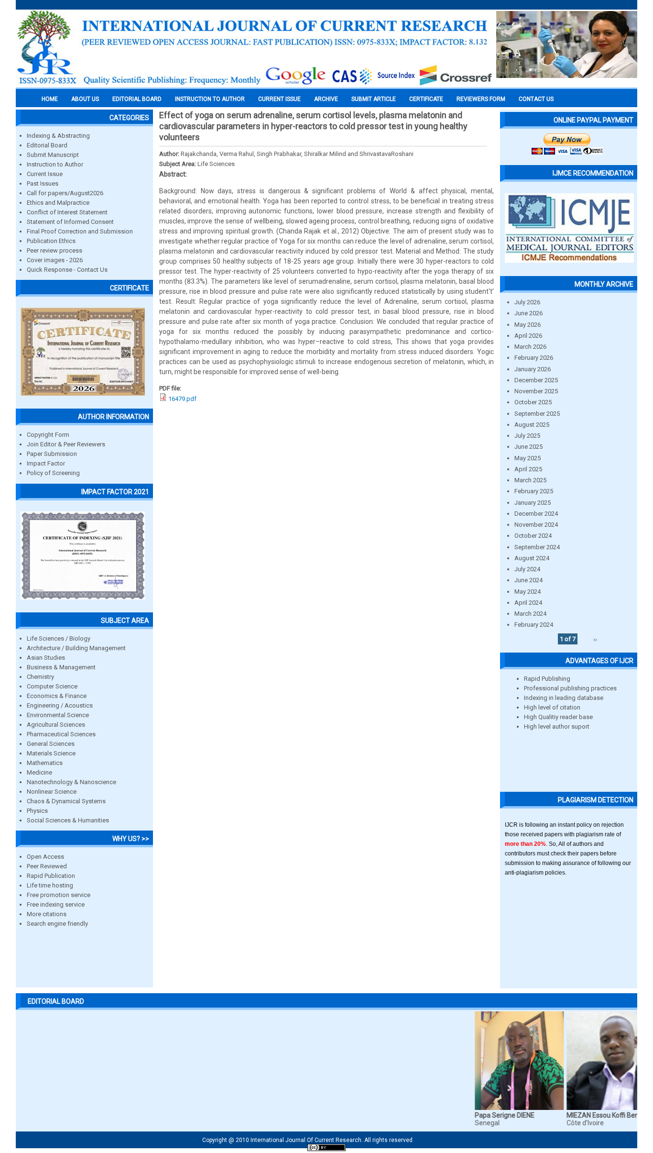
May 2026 (527, 324)
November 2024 (536, 524)
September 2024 (537, 547)
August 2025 (531, 424)
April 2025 (528, 469)
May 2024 (527, 591)
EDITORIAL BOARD (137, 99)
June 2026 (528, 313)
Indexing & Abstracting (58, 135)
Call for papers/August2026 (65, 193)
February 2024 (533, 624)
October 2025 (533, 402)
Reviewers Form (481, 99)
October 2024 (533, 535)
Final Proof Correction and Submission (80, 231)
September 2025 (537, 413)
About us (85, 99)
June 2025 (528, 446)
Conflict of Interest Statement (67, 212)
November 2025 (536, 391)
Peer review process (54, 250)
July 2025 (527, 435)
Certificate (426, 99)
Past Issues (42, 183)
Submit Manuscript (53, 154)
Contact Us (536, 99)
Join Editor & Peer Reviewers (66, 444)
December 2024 (536, 513)
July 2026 (527, 302)
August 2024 (531, 558)
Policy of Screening (53, 473)
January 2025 (532, 502)
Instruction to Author (55, 164)
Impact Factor (46, 463)
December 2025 (536, 380)
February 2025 (533, 491)
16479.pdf (182, 398)
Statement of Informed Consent (70, 221)
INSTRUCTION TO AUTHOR (210, 99)
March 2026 (530, 346)
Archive (326, 99)
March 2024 (530, 613)
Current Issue (279, 99)
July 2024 (527, 569)
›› (595, 639)
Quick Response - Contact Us (67, 269)
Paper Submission (52, 453)
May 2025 (527, 458)
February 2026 (533, 357)
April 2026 (528, 335)
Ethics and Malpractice (58, 202)
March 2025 (530, 480)
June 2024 (528, 580)
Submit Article (373, 99)
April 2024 (528, 602)
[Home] (255, 84)
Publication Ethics (51, 240)
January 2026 (532, 369)
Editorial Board (47, 145)
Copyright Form (48, 434)
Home (50, 99)
